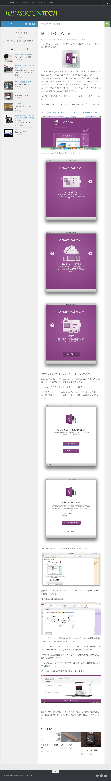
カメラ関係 (18, 65)
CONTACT (51, 3)
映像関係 (23, 54)
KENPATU (12, 3)
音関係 (19, 120)
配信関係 (26, 118)
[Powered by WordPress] (12, 775)
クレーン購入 (66, 745)
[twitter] (26, 23)
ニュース (24, 65)
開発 (22, 68)
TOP (4, 3)
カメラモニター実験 (89, 750)
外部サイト (50, 666)
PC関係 (44, 24)
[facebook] (30, 23)
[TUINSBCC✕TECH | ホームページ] (31, 13)
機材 (58, 24)
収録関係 (51, 24)
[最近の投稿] (12, 49)
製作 (32, 54)
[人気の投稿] (27, 49)
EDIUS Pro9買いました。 (23, 84)
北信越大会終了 (20, 132)
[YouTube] (33, 23)
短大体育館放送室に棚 (23, 123)
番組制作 (28, 82)
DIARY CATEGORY (37, 3)
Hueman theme (28, 775)
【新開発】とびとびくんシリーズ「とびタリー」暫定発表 (24, 72)
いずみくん (47, 39)
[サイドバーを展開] (107, 24)
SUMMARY (23, 3)
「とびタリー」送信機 (23, 57)
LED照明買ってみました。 (24, 95)
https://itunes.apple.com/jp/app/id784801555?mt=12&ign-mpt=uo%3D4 (72, 112)
